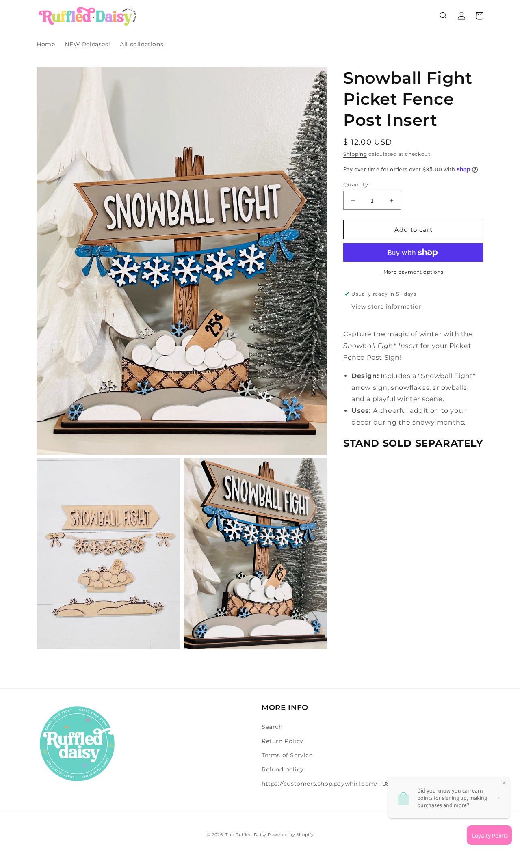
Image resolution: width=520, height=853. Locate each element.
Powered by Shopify (291, 834)
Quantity (355, 184)
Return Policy (282, 741)
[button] (444, 16)
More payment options (414, 272)
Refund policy (283, 769)
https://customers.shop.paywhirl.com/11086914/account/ (347, 783)
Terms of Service (287, 755)
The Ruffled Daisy (245, 834)
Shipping (355, 154)
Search (272, 726)
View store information (386, 306)
